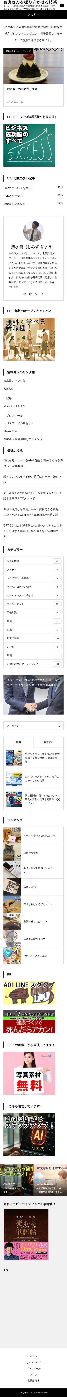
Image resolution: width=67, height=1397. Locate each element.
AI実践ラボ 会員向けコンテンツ (22, 439)
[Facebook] (42, 294)
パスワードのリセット (20, 423)
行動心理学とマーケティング (18, 51)
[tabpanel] (33, 695)
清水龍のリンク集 (14, 380)
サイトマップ (33, 1362)
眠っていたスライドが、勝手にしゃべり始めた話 (32, 479)
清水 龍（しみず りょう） (33, 247)
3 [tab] (37, 710)
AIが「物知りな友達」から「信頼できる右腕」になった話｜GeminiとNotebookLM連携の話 (32, 512)
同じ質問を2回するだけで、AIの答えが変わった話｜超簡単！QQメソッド (33, 496)
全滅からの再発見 (14, 203)
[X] (36, 294)
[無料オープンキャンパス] (29, 359)
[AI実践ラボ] (29, 1155)
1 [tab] (31, 710)
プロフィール (14, 415)
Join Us (8, 388)
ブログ (33, 1374)
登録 (9, 398)
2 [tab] (34, 710)
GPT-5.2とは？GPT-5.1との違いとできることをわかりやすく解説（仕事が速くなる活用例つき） (32, 531)
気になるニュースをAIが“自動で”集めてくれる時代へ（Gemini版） (33, 463)
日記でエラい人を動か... (18, 188)
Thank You (10, 431)
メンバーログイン (14, 406)
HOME (33, 1356)
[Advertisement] (33, 1308)
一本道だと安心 (13, 196)
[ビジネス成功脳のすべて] (29, 165)
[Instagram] (30, 294)
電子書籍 (32, 1380)
